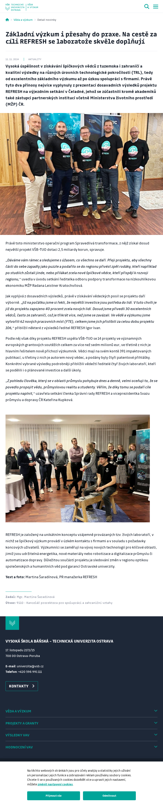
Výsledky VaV (17, 735)
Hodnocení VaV (19, 747)
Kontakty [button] (18, 686)
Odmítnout (109, 795)
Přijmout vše (54, 795)
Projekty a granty (22, 723)
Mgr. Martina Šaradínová (36, 597)
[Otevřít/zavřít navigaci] (156, 6)
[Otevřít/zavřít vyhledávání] (146, 7)
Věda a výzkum (23, 19)
